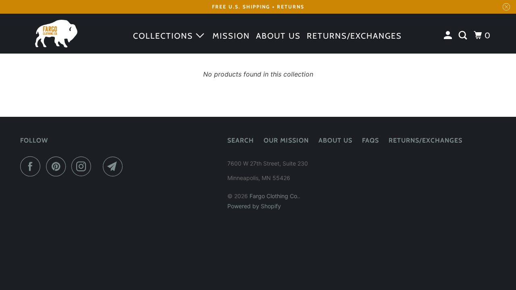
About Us (335, 140)
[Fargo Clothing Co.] (56, 34)
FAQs (370, 140)
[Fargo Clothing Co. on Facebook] (32, 166)
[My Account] (449, 35)
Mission (231, 36)
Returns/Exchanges (354, 36)
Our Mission (286, 140)
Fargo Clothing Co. (274, 196)
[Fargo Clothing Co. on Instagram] (83, 166)
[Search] (464, 35)
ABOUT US (278, 36)
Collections (164, 36)
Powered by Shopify (254, 206)
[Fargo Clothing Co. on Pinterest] (58, 166)
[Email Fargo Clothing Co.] (115, 166)
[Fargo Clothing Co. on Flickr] (99, 166)
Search (240, 140)
